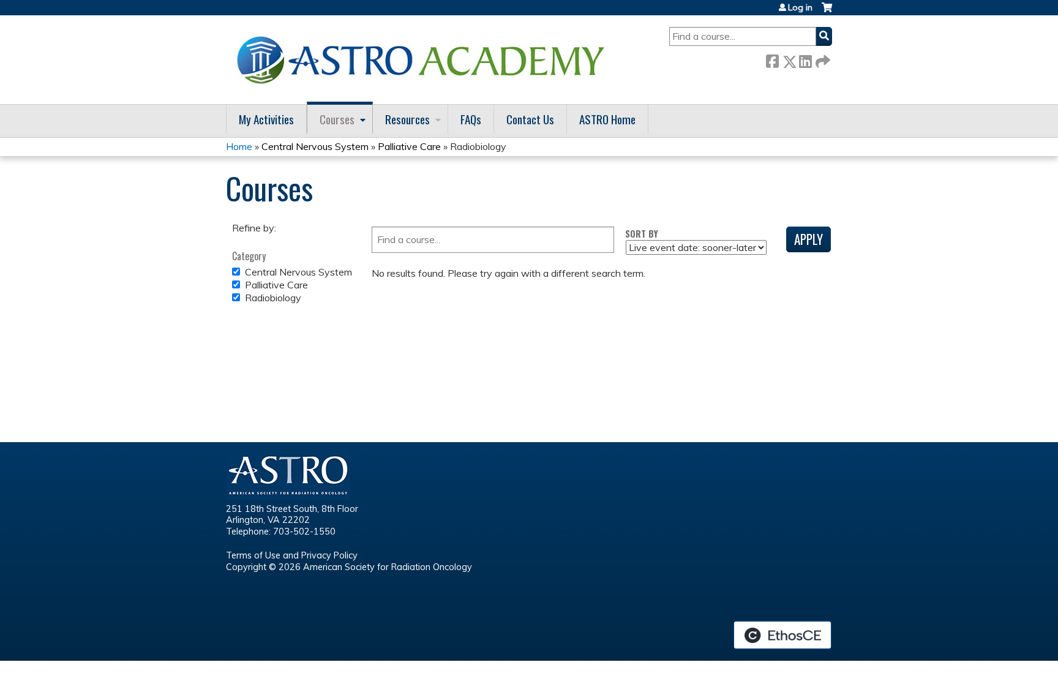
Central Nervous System (315, 146)
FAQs (470, 119)
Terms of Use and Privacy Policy (292, 555)
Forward (822, 59)
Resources (407, 119)
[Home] (425, 59)
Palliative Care (409, 146)
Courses (337, 119)
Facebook (772, 59)
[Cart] (827, 12)
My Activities (266, 119)
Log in (800, 7)
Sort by (641, 233)
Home (239, 146)
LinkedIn (805, 59)
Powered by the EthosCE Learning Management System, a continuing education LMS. (782, 635)
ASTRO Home (607, 119)
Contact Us (530, 119)
